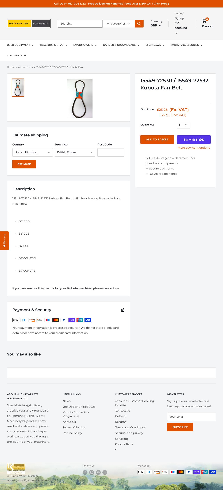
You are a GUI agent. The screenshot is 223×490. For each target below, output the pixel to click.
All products (25, 67)
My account (181, 25)
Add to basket (157, 139)
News (67, 401)
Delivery (120, 416)
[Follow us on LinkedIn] (104, 472)
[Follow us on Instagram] (91, 472)
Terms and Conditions (130, 427)
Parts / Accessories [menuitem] (185, 44)
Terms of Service (74, 427)
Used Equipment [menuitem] (18, 44)
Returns (120, 422)
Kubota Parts (124, 444)
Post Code (104, 144)
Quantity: (147, 125)
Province (61, 144)
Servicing (121, 438)
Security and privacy (129, 433)
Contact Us (122, 410)
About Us (69, 422)
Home (10, 67)
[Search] (139, 23)
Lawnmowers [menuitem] (83, 44)
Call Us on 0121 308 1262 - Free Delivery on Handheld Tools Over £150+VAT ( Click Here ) (111, 3)
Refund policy (72, 433)
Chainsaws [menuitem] (153, 44)
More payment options (194, 147)
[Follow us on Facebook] (85, 472)
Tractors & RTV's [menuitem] (51, 44)
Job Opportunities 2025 (79, 406)
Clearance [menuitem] (14, 55)
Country (18, 144)
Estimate (24, 164)
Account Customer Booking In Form (134, 402)
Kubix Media (45, 480)
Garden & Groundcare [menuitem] (119, 44)
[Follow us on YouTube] (98, 472)
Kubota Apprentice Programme (76, 414)
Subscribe (180, 427)
